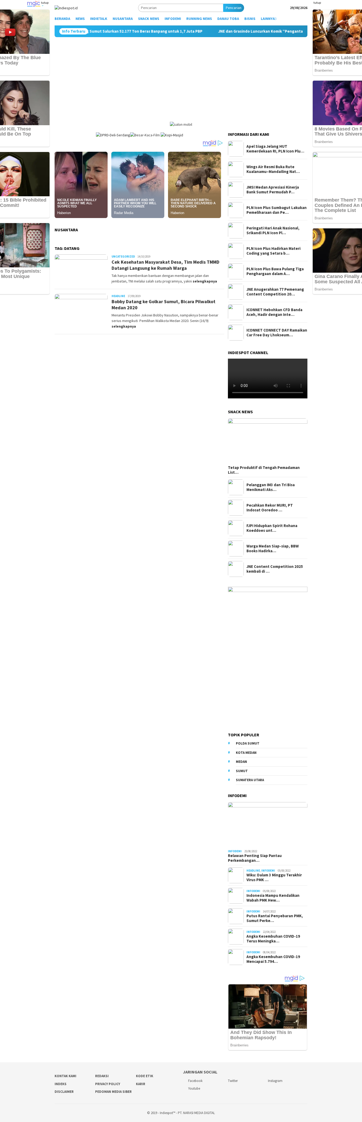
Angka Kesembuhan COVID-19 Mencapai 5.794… (273, 959)
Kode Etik (144, 1076)
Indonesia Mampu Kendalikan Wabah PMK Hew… (272, 898)
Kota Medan (246, 752)
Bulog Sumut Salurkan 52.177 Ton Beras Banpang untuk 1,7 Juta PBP (112, 31)
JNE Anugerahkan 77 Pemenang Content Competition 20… (275, 292)
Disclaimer (64, 1091)
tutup (44, 3)
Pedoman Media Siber (113, 1091)
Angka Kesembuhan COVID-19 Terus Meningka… (273, 938)
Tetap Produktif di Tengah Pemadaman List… (264, 470)
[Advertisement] (181, 77)
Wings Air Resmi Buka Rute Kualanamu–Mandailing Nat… (273, 169)
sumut (242, 771)
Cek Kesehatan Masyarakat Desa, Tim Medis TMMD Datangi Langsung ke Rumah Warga (165, 265)
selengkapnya (205, 281)
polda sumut (247, 743)
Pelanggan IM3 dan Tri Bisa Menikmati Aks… (270, 487)
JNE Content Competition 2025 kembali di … (274, 569)
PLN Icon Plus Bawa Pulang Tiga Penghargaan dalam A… (275, 271)
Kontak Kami (65, 1076)
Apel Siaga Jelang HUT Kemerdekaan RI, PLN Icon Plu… (275, 149)
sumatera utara (250, 780)
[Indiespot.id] (66, 7)
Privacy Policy (107, 1084)
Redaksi (102, 1076)
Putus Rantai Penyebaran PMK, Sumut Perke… (274, 918)
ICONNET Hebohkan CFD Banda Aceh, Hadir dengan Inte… (274, 312)
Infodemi (235, 851)
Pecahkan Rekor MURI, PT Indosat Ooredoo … (269, 507)
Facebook (195, 1080)
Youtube (194, 1088)
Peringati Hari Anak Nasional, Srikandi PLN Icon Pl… (272, 230)
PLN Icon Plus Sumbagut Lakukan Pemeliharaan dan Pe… (276, 210)
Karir (140, 1084)
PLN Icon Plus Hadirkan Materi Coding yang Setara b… (273, 251)
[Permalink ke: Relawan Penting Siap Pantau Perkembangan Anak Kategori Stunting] (267, 824)
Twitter (233, 1080)
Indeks (61, 1084)
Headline (118, 296)
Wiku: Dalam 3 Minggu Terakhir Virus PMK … (274, 877)
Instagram (275, 1080)
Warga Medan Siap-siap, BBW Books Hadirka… (272, 548)
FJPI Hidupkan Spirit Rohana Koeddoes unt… (271, 528)
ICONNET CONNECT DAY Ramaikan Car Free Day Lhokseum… (276, 332)
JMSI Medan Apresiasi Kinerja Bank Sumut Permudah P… (272, 189)
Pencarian (233, 7)
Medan (241, 761)
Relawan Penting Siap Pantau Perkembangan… (255, 858)
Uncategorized (123, 256)
